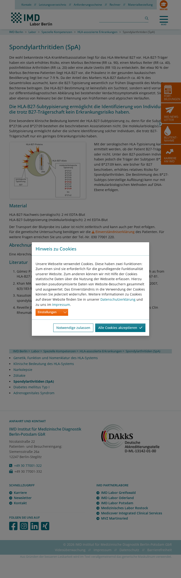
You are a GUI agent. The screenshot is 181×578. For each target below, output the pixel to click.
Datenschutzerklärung (118, 299)
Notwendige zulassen (73, 327)
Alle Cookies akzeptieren (118, 327)
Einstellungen (47, 312)
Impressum (61, 304)
